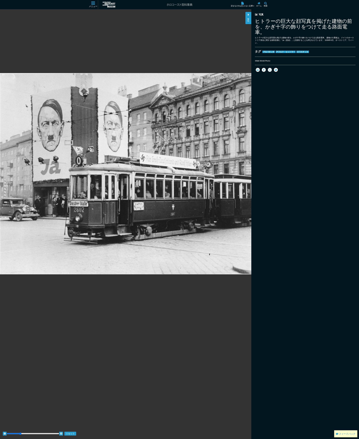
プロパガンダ (268, 52)
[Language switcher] (276, 70)
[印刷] (258, 70)
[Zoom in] (61, 433)
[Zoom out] (5, 433)
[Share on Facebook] (264, 70)
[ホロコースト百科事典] (179, 5)
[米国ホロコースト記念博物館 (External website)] (109, 4)
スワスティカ (302, 52)
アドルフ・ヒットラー (285, 52)
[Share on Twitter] (270, 70)
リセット (70, 433)
